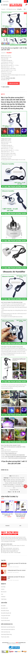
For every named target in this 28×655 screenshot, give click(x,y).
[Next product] (26, 9)
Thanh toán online (5, 636)
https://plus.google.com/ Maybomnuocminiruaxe (16, 456)
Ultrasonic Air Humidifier (8, 484)
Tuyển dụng (3, 599)
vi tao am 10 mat (11, 486)
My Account (3, 591)
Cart (2, 594)
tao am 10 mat (14, 481)
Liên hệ (2, 589)
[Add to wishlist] (11, 502)
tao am (8, 481)
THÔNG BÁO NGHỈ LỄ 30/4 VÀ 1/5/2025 (16, 570)
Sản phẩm (3, 605)
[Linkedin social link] (17, 492)
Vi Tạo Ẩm (18, 484)
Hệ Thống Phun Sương (11, 9)
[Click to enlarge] (3, 34)
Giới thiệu (3, 586)
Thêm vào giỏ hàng (13, 83)
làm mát (13, 479)
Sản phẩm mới (4, 608)
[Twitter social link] (14, 492)
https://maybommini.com (10, 453)
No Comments (16, 566)
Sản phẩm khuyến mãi (6, 613)
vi (14, 484)
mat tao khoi (18, 479)
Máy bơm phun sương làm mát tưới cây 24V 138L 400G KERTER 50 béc (20, 515)
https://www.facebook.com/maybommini (15, 454)
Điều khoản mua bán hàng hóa (8, 627)
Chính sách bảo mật (5, 631)
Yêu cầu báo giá (4, 618)
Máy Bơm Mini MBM (10, 78)
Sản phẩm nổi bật (5, 610)
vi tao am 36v (18, 486)
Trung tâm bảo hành (5, 615)
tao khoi (10, 483)
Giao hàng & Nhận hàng (6, 634)
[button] (11, 504)
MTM (17, 489)
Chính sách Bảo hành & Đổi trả (8, 629)
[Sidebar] (2, 198)
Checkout (3, 596)
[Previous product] (23, 9)
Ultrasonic (20, 483)
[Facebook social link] (12, 492)
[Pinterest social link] (16, 492)
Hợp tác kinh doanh (5, 620)
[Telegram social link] (19, 492)
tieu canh (15, 483)
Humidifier (8, 479)
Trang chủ (3, 9)
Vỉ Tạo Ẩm (19, 9)
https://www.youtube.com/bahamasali (17, 458)
